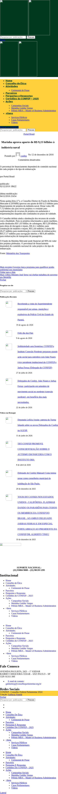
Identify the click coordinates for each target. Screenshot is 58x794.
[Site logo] (14, 34)
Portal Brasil (29, 134)
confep (24, 156)
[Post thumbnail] (10, 313)
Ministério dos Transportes (18, 253)
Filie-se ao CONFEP (9, 127)
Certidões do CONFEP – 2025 (19, 596)
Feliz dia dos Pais (25, 333)
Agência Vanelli (15, 694)
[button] (29, 621)
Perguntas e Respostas (15, 593)
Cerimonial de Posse (20, 90)
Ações (8, 598)
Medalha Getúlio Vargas (22, 108)
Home (8, 580)
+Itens (8, 608)
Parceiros (10, 590)
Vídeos (14, 122)
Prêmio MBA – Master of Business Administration (33, 110)
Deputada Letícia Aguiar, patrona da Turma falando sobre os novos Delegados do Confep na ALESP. (38, 425)
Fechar (3, 280)
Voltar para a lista (7, 272)
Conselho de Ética (14, 583)
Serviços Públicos (19, 117)
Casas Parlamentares (20, 120)
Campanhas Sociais (20, 105)
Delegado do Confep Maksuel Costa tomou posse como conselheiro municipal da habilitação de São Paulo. (37, 478)
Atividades (10, 585)
